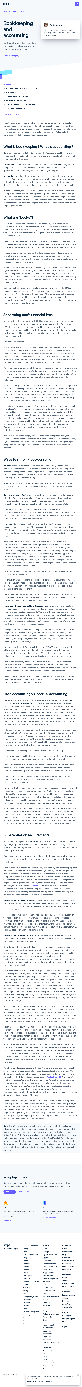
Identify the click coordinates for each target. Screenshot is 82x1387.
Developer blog (48, 1369)
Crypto (25, 1273)
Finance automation (50, 1267)
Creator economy (49, 1291)
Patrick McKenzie (56, 25)
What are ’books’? (10, 92)
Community (66, 1258)
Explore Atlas (8, 1220)
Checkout (26, 1264)
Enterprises (47, 1249)
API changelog (48, 1360)
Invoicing (26, 1288)
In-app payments (49, 1273)
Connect (26, 1270)
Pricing (25, 1249)
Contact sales (23, 1192)
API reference (48, 1354)
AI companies (48, 1288)
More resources (68, 1286)
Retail (45, 1320)
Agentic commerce (50, 1255)
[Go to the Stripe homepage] (6, 1245)
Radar (25, 1309)
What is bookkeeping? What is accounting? (20, 88)
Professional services (51, 1314)
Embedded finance (50, 1264)
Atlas (25, 1252)
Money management (50, 1279)
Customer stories (68, 1252)
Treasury (26, 1324)
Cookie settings (68, 1283)
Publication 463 (54, 1077)
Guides (6, 11)
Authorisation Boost (30, 1255)
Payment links (28, 1300)
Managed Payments (30, 1297)
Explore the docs (49, 1217)
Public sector (47, 1317)
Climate (26, 1267)
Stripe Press (66, 1304)
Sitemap (65, 1280)
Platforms (46, 1282)
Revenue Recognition (31, 1312)
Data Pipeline (28, 1276)
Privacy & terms (68, 1266)
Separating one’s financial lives (15, 96)
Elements (26, 1279)
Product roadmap (68, 1295)
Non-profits (47, 1311)
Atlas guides (18, 11)
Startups (46, 1252)
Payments (27, 1303)
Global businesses (49, 1270)
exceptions (34, 885)
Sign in (65, 1327)
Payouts (26, 1306)
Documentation (48, 1351)
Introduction (8, 84)
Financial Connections (31, 1282)
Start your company (11, 55)
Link (24, 1294)
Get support (66, 1316)
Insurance (46, 1302)
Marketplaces (48, 1276)
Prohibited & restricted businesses (67, 1271)
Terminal (26, 1321)
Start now (9, 1192)
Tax (24, 1318)
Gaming (45, 1294)
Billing (25, 1258)
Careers (65, 1298)
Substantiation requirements (14, 108)
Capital (25, 1261)
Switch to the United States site (39, 1382)
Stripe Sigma (27, 1315)
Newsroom (66, 1301)
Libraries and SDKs (49, 1363)
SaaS (44, 1285)
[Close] (77, 1375)
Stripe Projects (48, 1366)
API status (46, 1357)
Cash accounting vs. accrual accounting (19, 104)
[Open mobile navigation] (77, 4)
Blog (64, 1255)
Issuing (25, 1291)
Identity (26, 1285)
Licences (65, 1277)
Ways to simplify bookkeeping (15, 100)
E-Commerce (47, 1261)
